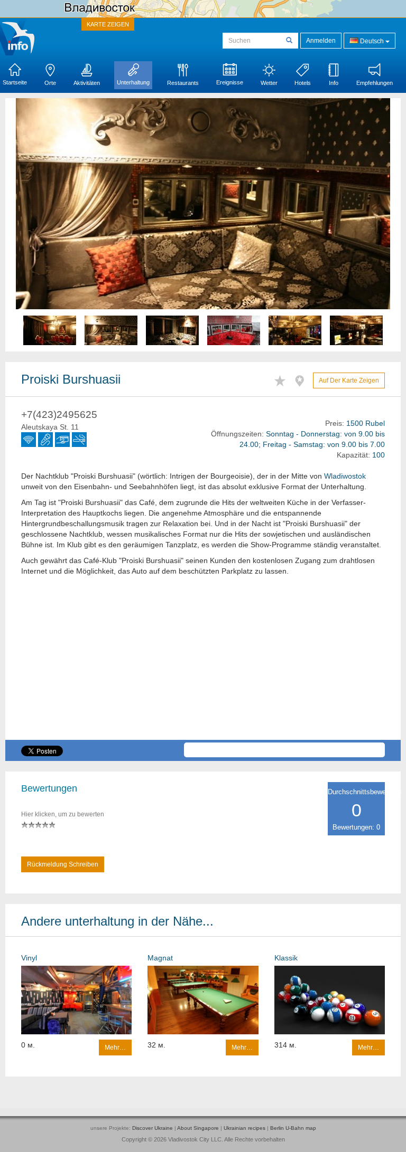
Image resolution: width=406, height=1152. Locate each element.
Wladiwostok (345, 476)
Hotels (302, 83)
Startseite (15, 82)
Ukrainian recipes (244, 1128)
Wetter (269, 83)
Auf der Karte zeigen (349, 380)
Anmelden (321, 40)
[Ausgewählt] (282, 379)
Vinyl (29, 958)
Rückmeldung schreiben (62, 864)
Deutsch (371, 41)
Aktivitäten (86, 83)
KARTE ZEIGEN (108, 24)
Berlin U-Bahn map (293, 1128)
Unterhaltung (133, 82)
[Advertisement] (203, 666)
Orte (50, 83)
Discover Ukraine (152, 1128)
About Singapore (198, 1128)
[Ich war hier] (302, 379)
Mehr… (115, 1047)
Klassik (286, 958)
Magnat (160, 958)
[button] (44, 224)
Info (333, 83)
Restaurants (183, 83)
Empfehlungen (374, 83)
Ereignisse (229, 82)
